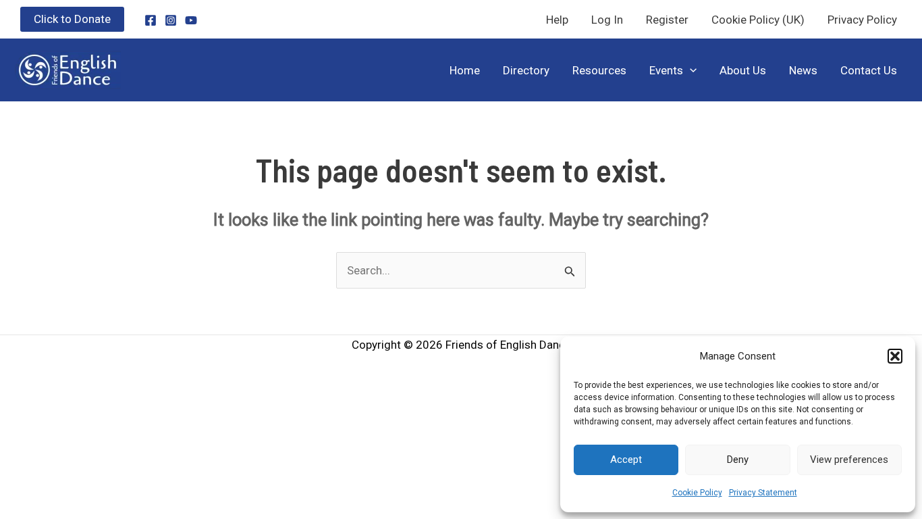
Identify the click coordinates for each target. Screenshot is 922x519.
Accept (626, 459)
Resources (599, 70)
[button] (895, 356)
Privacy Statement (763, 492)
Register (667, 19)
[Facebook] (150, 20)
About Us (743, 70)
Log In (607, 19)
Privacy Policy (862, 19)
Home (465, 70)
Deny (738, 459)
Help (557, 19)
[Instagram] (171, 20)
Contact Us (868, 70)
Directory (526, 70)
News (803, 70)
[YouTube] (191, 20)
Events (666, 70)
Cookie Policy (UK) (758, 19)
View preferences (849, 459)
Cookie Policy (697, 492)
